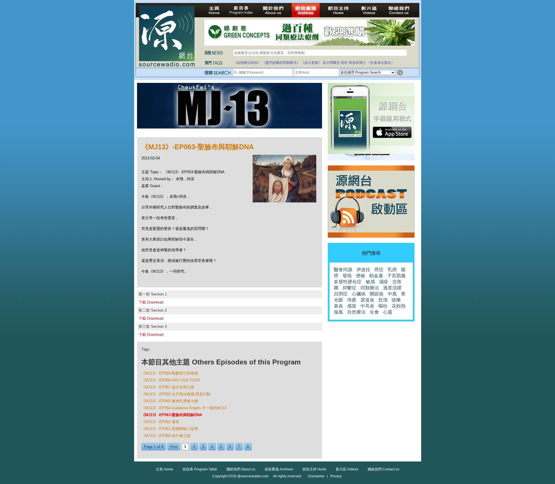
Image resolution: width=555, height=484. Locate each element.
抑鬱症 (349, 287)
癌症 (344, 63)
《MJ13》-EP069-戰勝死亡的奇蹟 (169, 373)
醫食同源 (343, 269)
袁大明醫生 (331, 63)
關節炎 (377, 293)
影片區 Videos (347, 469)
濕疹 (383, 281)
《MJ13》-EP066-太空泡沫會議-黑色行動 (175, 394)
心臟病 (359, 293)
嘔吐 (383, 306)
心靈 (387, 312)
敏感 (370, 281)
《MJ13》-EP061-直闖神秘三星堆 (169, 429)
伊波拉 (363, 269)
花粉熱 (399, 306)
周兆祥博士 (357, 63)
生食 (374, 312)
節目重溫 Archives (279, 469)
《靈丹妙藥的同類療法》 (281, 63)
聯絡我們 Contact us (383, 469)
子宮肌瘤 (396, 275)
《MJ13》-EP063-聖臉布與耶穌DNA (171, 415)
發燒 (347, 275)
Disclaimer (316, 476)
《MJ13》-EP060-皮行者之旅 (165, 435)
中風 (392, 293)
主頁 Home (164, 469)
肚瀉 (383, 299)
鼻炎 (338, 306)
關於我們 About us (241, 469)
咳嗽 (396, 299)
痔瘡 (351, 299)
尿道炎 (367, 299)
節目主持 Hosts (314, 469)
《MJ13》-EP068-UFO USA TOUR (170, 380)
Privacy (336, 476)
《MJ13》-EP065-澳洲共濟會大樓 (169, 401)
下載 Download (150, 302)
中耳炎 (367, 306)
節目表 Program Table (200, 469)
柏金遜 (376, 275)
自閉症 (341, 293)
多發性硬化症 (348, 281)
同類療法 (369, 287)
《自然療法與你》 (247, 63)
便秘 (360, 275)
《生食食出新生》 (381, 63)
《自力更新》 (311, 63)
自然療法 (356, 312)
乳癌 (392, 269)
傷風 (338, 312)
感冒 (351, 306)
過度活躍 (392, 287)
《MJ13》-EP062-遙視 (160, 422)
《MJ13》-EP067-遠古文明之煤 (167, 387)
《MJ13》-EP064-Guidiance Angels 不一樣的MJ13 (183, 408)
